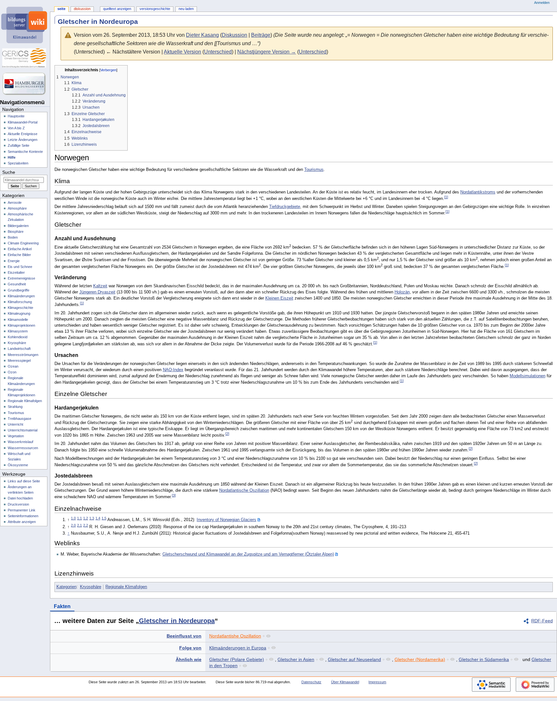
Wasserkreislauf (20, 442)
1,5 (104, 518)
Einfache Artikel (20, 249)
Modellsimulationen (527, 376)
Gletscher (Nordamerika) (420, 659)
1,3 (91, 518)
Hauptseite (16, 116)
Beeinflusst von (184, 635)
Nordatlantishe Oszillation (235, 635)
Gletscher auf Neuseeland (354, 659)
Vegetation (16, 436)
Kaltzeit (100, 286)
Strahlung (15, 407)
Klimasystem (18, 331)
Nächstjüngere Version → (266, 51)
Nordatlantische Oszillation (244, 490)
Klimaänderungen (21, 296)
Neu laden (186, 9)
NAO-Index (173, 370)
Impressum (377, 682)
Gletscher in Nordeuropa (177, 620)
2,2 (85, 525)
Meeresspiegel (19, 360)
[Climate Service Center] (25, 58)
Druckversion (18, 504)
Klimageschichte (20, 308)
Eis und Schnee (20, 267)
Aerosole (15, 202)
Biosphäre (16, 231)
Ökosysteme (18, 465)
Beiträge (260, 35)
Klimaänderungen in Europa (237, 647)
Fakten (62, 606)
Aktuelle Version (182, 51)
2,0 (73, 525)
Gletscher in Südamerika (484, 659)
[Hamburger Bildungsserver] (25, 84)
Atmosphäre (17, 208)
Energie (14, 261)
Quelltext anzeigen (117, 9)
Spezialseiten (18, 163)
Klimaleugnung (19, 313)
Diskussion (234, 35)
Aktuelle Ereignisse (22, 134)
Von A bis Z (16, 128)
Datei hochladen (20, 498)
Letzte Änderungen (22, 140)
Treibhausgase (19, 418)
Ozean (13, 366)
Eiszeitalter (16, 272)
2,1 (79, 525)
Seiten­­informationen (23, 516)
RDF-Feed (542, 620)
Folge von (190, 647)
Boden (13, 237)
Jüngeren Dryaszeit (97, 292)
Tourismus (314, 169)
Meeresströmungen (23, 355)
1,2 (85, 518)
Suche (8, 172)
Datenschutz (311, 682)
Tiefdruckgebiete (284, 206)
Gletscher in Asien (296, 659)
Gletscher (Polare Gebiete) (236, 659)
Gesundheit (17, 284)
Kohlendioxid (17, 337)
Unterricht (15, 424)
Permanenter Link (21, 510)
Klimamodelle (18, 319)
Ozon (12, 372)
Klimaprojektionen (21, 325)
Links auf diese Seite (24, 481)
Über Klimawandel (345, 682)
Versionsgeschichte (155, 9)
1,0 (73, 518)
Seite (61, 9)
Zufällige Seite (18, 145)
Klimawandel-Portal (22, 122)
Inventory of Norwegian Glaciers (226, 520)
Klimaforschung (20, 302)
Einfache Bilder (19, 255)
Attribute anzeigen (22, 522)
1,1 (79, 518)
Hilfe (11, 157)
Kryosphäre (90, 587)
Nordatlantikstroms (477, 192)
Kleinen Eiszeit (279, 298)
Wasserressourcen (23, 448)
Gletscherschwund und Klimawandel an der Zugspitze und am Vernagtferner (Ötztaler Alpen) (248, 554)
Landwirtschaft (19, 348)
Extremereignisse (21, 278)
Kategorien (66, 587)
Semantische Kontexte (25, 151)
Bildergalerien (18, 226)
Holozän (402, 292)
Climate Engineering (23, 243)
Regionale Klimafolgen (126, 587)
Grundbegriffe (18, 290)
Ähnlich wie (188, 659)
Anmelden (542, 3)
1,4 (97, 518)
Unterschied (218, 51)
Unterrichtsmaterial (22, 430)
